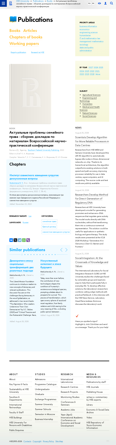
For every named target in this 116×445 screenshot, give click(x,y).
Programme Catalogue (45, 384)
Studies (40, 374)
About (13, 374)
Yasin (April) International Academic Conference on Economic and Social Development (72, 420)
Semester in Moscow (45, 414)
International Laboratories (67, 380)
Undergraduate (42, 389)
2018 (92, 74)
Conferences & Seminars (68, 403)
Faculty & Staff (16, 412)
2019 (87, 74)
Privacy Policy (48, 441)
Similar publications (27, 249)
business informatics (88, 26)
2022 (92, 71)
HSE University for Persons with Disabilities (20, 424)
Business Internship (44, 419)
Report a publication (18, 52)
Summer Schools (43, 409)
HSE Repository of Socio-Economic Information (95, 425)
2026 (96, 67)
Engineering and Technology (88, 99)
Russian (26, 222)
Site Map (59, 441)
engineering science (89, 32)
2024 (82, 71)
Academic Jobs (68, 409)
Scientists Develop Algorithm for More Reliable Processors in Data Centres (92, 141)
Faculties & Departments (15, 398)
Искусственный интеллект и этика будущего (50, 264)
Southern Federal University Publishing (43, 150)
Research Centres (69, 386)
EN (93, 3)
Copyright (37, 441)
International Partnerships (15, 406)
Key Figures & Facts (18, 384)
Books (14, 30)
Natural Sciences (89, 113)
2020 (82, 74)
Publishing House (95, 391)
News (78, 127)
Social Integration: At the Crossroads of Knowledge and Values (91, 262)
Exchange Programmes (45, 399)
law (98, 38)
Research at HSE (37, 52)
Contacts (27, 441)
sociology (84, 44)
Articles (30, 30)
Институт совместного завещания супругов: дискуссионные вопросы (34, 177)
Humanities (87, 103)
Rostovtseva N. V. (16, 183)
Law (30, 216)
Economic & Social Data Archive (98, 411)
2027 (91, 67)
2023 (87, 71)
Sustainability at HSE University (19, 390)
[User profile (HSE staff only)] (105, 3)
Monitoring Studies (70, 397)
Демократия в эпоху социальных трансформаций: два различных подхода (22, 265)
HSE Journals (93, 386)
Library (90, 404)
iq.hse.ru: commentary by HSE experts (97, 398)
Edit (107, 441)
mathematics (97, 41)
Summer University (44, 404)
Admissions (40, 379)
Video (89, 417)
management (85, 41)
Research (67, 374)
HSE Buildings (15, 417)
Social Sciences (89, 116)
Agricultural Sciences (91, 94)
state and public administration (86, 49)
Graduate (39, 394)
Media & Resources (94, 375)
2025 (101, 67)
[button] (21, 254)
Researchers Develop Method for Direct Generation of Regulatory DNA (91, 198)
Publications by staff (96, 382)
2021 (97, 71)
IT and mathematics (88, 38)
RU (89, 3)
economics (84, 29)
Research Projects (69, 391)
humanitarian (85, 35)
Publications (35, 19)
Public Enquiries (16, 430)
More (98, 74)
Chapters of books (25, 37)
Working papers (24, 43)
